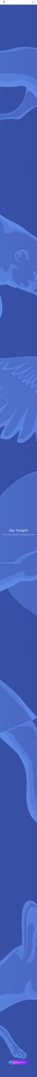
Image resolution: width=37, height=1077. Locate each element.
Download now (19, 1062)
